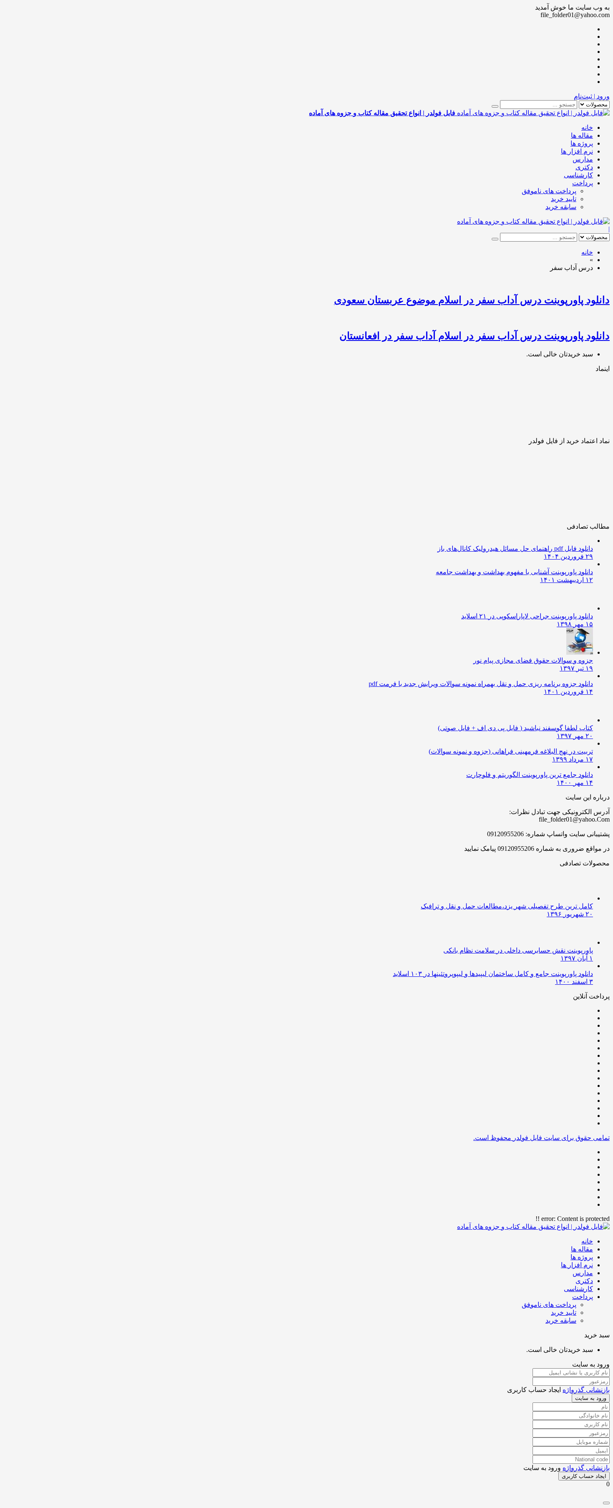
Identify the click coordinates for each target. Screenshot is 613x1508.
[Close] (606, 1503)
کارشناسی (578, 175)
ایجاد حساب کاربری (584, 1476)
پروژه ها (581, 143)
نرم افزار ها (577, 151)
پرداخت (582, 183)
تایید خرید (563, 198)
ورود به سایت (590, 1398)
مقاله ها (582, 135)
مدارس (583, 159)
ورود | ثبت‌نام (592, 96)
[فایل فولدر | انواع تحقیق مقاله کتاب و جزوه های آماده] (533, 221)
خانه (587, 127)
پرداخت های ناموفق (549, 190)
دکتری (584, 167)
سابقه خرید (560, 206)
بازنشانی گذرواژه (586, 1389)
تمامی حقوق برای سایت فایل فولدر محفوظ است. (541, 1137)
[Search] (495, 106)
